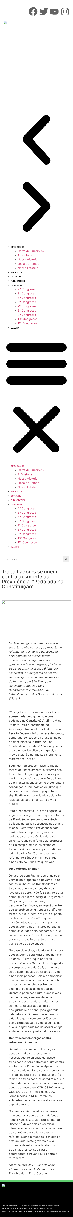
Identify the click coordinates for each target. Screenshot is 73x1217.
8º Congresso (27, 310)
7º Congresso (27, 306)
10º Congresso (27, 319)
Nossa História (27, 259)
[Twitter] (43, 11)
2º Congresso (27, 289)
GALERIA (15, 328)
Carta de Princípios (31, 251)
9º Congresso (27, 314)
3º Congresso (27, 293)
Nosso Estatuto (28, 268)
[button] (36, 140)
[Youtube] (54, 11)
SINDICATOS (17, 272)
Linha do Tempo (28, 263)
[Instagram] (65, 11)
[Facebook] (33, 11)
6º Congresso (27, 302)
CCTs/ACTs (16, 277)
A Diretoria (25, 255)
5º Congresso (27, 297)
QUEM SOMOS (17, 247)
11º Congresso (27, 323)
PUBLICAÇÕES (18, 281)
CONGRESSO (17, 285)
